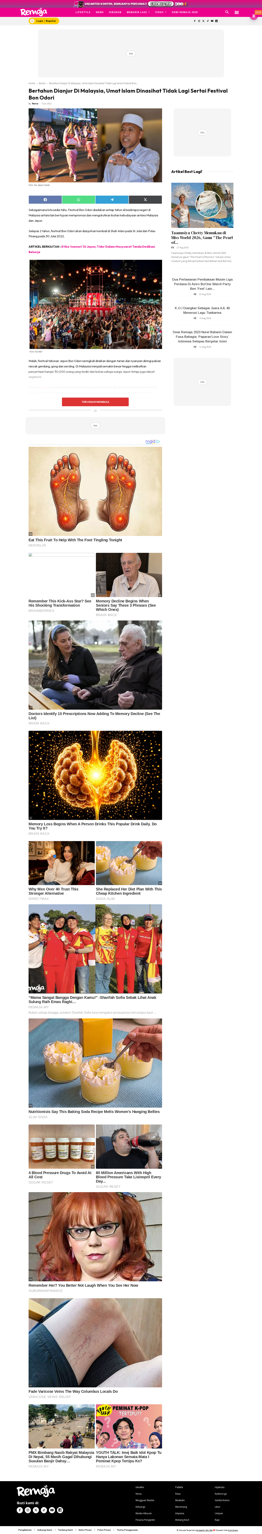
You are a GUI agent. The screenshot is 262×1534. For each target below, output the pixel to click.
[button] (227, 12)
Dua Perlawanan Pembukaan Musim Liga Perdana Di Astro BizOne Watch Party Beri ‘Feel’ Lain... (202, 284)
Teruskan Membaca (95, 401)
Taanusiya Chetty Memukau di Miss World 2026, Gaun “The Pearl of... (202, 237)
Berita (42, 83)
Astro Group (233, 1530)
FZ (172, 247)
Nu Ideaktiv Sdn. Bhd (204, 1530)
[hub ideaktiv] (237, 11)
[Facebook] (194, 21)
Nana (35, 103)
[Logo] (34, 12)
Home (32, 83)
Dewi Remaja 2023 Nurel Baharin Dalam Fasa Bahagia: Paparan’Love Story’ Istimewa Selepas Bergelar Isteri (202, 336)
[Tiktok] (208, 21)
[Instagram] (199, 21)
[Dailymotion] (216, 21)
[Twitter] (203, 21)
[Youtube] (212, 21)
